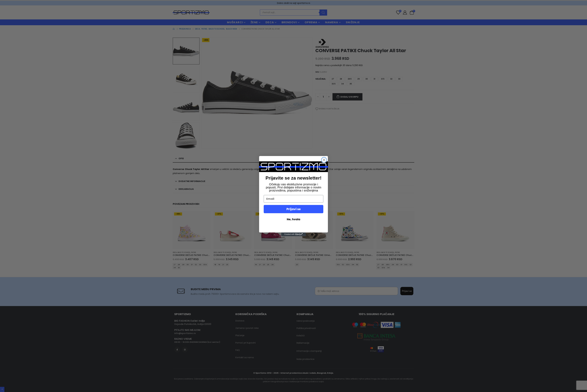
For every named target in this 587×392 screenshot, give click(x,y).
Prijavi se (293, 209)
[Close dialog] (324, 160)
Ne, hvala (293, 219)
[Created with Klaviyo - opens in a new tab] (293, 234)
